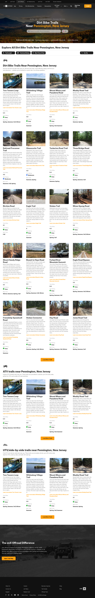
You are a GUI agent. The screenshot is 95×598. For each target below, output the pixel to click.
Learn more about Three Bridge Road (82, 158)
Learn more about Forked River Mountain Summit (59, 270)
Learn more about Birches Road (12, 214)
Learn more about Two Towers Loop (12, 100)
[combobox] (45, 31)
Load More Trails (47, 359)
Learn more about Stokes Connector (36, 328)
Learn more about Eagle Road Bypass (82, 270)
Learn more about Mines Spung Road (82, 214)
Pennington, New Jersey (42, 40)
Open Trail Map (8, 558)
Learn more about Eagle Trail (36, 214)
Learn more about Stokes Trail (59, 214)
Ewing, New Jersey (73, 40)
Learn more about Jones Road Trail (82, 328)
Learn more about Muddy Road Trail (82, 100)
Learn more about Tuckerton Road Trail (59, 158)
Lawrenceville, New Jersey (58, 40)
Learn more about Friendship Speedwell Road (12, 328)
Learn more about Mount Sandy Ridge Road (12, 270)
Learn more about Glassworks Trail (36, 158)
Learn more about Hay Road (59, 328)
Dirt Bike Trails (33, 19)
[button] (8, 52)
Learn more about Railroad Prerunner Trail (12, 158)
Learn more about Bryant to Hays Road (36, 270)
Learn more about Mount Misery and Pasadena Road (59, 100)
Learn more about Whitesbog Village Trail (36, 100)
